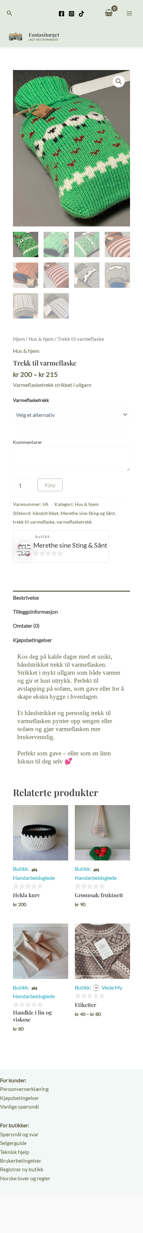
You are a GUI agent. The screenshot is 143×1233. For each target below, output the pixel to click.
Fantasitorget (44, 34)
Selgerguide (13, 1143)
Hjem (19, 339)
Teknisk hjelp (14, 1152)
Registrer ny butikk (21, 1169)
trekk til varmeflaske (34, 522)
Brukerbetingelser (20, 1160)
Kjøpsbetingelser (19, 1098)
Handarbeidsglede (34, 877)
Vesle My (111, 987)
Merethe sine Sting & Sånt (70, 545)
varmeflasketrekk (74, 522)
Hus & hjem (41, 339)
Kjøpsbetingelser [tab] (32, 640)
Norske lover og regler (25, 1178)
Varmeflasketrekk (31, 400)
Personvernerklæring (24, 1089)
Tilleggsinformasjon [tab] (35, 611)
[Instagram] (71, 14)
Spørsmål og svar (19, 1134)
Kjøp (50, 485)
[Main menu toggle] (129, 13)
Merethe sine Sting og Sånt (88, 513)
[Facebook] (62, 14)
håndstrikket (46, 513)
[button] (10, 13)
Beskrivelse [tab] (26, 597)
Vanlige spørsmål (19, 1106)
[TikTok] (81, 14)
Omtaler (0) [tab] (26, 625)
